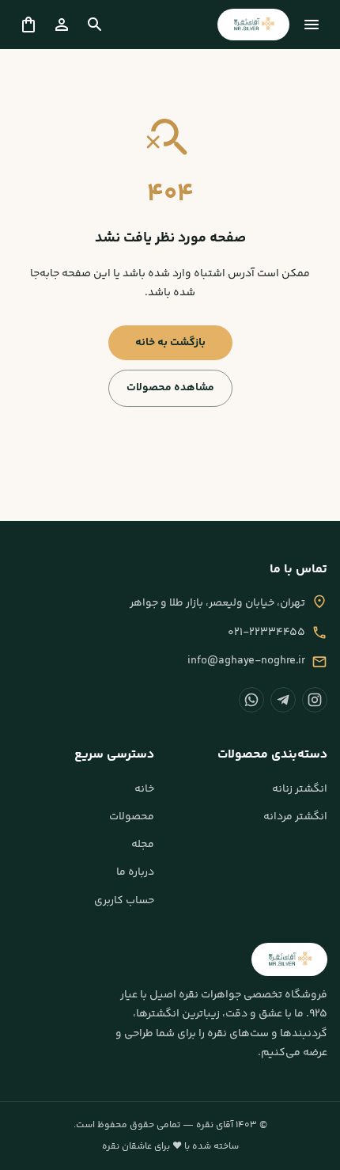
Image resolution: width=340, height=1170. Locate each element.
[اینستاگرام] (314, 699)
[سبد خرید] (28, 24)
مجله (142, 844)
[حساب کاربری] (61, 24)
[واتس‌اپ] (251, 699)
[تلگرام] (283, 699)
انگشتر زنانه (299, 789)
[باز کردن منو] (311, 24)
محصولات (131, 817)
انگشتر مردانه (295, 817)
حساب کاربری (124, 901)
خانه (144, 789)
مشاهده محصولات (170, 388)
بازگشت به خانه (170, 342)
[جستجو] (95, 24)
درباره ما (135, 872)
